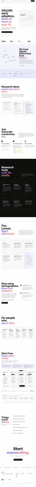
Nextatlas (23, 473)
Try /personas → (4, 302)
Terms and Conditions (29, 473)
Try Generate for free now (18, 459)
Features (17, 474)
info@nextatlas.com (8, 424)
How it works (17, 473)
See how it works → (22, 65)
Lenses (16, 475)
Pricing (16, 476)
